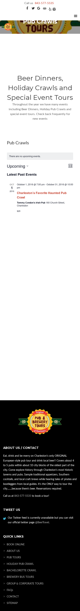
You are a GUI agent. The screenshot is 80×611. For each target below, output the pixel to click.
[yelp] (49, 8)
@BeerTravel (42, 522)
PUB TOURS (14, 557)
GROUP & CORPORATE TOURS (25, 583)
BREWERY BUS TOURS (20, 577)
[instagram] (54, 8)
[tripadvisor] (44, 8)
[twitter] (33, 8)
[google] (38, 8)
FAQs (10, 590)
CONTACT (13, 596)
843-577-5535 (44, 3)
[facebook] (27, 8)
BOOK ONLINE (16, 544)
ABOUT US (13, 551)
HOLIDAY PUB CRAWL (20, 564)
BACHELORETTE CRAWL (21, 570)
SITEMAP (12, 603)
